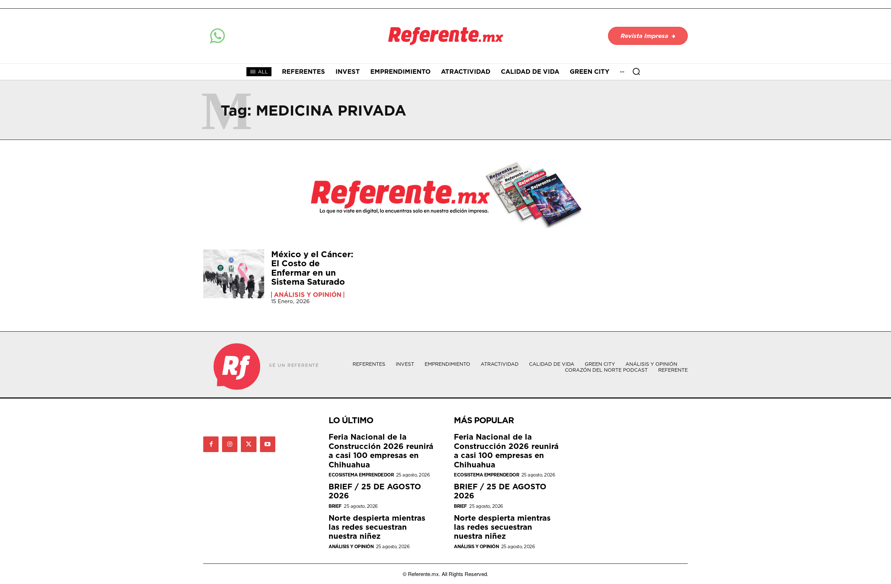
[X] (248, 444)
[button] (636, 71)
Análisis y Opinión (307, 295)
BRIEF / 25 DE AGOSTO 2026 (375, 491)
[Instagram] (229, 444)
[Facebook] (211, 444)
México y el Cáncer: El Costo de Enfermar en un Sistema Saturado (312, 267)
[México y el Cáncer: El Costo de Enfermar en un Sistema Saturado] (233, 274)
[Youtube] (267, 444)
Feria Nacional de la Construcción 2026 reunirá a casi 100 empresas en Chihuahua (381, 450)
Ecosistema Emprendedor (361, 475)
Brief (335, 506)
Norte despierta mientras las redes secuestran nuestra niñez (377, 527)
